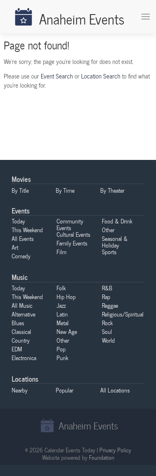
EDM (17, 348)
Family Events (72, 243)
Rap (106, 296)
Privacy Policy (115, 449)
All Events (23, 238)
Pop (61, 348)
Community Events (70, 224)
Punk (62, 357)
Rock (107, 322)
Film (62, 251)
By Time (65, 190)
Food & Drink (117, 221)
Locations (25, 378)
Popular (64, 390)
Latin (62, 314)
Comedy (21, 255)
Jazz (61, 305)
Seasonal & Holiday (115, 242)
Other (108, 229)
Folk (61, 287)
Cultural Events (73, 234)
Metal (63, 322)
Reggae (110, 305)
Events (21, 210)
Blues (18, 322)
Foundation (101, 457)
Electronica (24, 357)
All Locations (115, 390)
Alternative (23, 314)
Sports (109, 251)
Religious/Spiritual (123, 314)
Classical (21, 331)
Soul (107, 331)
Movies (21, 178)
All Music (22, 305)
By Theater (112, 190)
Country (21, 340)
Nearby (19, 390)
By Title (20, 190)
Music (20, 276)
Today (18, 221)
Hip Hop (66, 296)
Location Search (100, 76)
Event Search (57, 76)
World (108, 340)
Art (15, 247)
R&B (107, 287)
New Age (67, 331)
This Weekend (27, 229)
